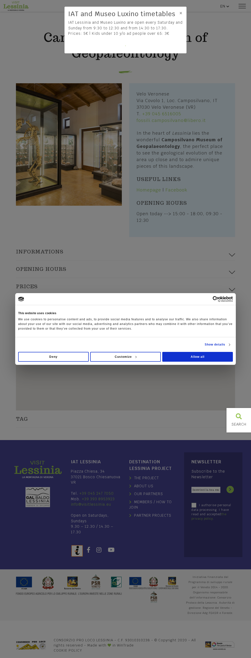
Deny (53, 357)
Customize (123, 357)
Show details (215, 344)
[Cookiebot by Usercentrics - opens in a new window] (211, 299)
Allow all (197, 357)
